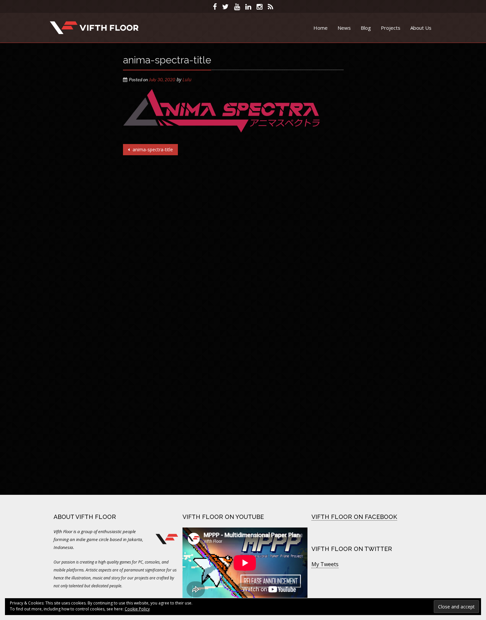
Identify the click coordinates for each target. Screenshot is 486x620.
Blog (366, 27)
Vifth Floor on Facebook (354, 516)
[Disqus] (233, 237)
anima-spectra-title (152, 149)
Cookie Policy (137, 609)
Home (320, 27)
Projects (390, 27)
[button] (221, 110)
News (344, 27)
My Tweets (325, 564)
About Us (420, 27)
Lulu (186, 79)
